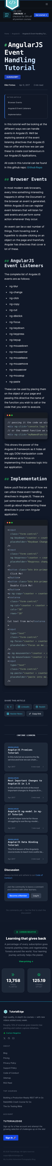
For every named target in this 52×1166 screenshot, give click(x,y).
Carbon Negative (12, 1033)
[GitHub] (9, 1038)
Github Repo (34, 167)
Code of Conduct (11, 1073)
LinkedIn (25, 707)
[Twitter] (4, 1038)
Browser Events (15, 102)
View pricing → (26, 961)
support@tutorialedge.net (13, 1155)
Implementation (14, 114)
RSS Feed (7, 1083)
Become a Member (18, 895)
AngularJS (16, 34)
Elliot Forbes (9, 85)
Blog (5, 1053)
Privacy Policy (9, 1063)
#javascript (12, 77)
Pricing (6, 1058)
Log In (36, 895)
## (6, 179)
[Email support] (13, 1038)
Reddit (42, 707)
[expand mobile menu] (47, 4)
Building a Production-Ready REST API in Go (23, 1097)
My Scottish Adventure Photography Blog (19, 1159)
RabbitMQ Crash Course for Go (17, 1102)
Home (6, 34)
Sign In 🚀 (11, 1137)
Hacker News (16, 713)
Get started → (41, 15)
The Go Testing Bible (12, 1106)
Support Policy (10, 1068)
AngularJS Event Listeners (19, 108)
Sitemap (7, 1078)
